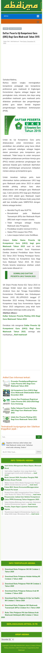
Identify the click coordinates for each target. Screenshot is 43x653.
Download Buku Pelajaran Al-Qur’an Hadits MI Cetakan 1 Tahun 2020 (22, 599)
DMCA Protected (21, 648)
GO (39, 437)
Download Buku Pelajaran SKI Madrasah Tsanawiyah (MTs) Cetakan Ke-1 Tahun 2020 (22, 606)
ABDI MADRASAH (19, 645)
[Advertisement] (21, 63)
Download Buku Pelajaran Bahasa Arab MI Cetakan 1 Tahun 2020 (22, 592)
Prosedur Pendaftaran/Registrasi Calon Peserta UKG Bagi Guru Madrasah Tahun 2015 (24, 383)
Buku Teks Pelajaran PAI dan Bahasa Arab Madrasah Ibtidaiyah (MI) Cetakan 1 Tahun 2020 (20, 615)
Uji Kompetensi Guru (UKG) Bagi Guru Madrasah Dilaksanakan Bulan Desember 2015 (25, 392)
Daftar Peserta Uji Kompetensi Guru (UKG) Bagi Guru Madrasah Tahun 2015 (21, 328)
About (27, 645)
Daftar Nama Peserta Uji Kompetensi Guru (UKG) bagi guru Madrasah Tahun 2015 (21, 243)
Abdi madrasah (20, 335)
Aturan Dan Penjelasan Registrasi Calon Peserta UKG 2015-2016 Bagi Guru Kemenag (25, 401)
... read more (32, 485)
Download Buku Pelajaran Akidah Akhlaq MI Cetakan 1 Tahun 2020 (22, 577)
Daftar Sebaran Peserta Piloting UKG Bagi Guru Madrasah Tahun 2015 (24, 410)
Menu (6, 16)
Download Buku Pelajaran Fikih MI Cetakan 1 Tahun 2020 (23, 585)
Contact (33, 645)
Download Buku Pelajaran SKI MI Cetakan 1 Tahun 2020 (22, 570)
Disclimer (12, 648)
